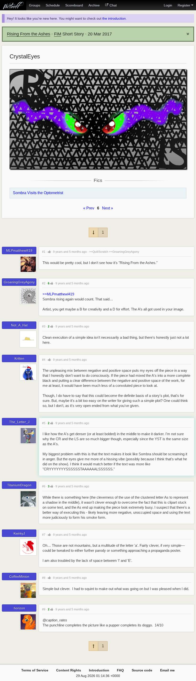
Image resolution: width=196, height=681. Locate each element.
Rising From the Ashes (28, 34)
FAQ (120, 670)
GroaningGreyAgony (19, 282)
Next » (107, 208)
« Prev (88, 208)
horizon (19, 608)
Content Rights (68, 670)
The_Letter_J (19, 422)
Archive (94, 5)
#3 (43, 326)
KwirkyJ (19, 533)
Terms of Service (34, 670)
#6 (43, 486)
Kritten (19, 358)
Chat (113, 5)
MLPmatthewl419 (19, 250)
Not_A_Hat (19, 325)
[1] (49, 251)
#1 (43, 251)
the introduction (114, 18)
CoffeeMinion (19, 576)
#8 (43, 578)
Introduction (99, 670)
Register (184, 5)
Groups (34, 5)
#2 (43, 283)
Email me (167, 670)
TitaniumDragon (19, 485)
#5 (43, 423)
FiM (57, 34)
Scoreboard (74, 5)
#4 (43, 359)
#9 (43, 609)
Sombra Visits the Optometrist (38, 193)
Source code (142, 670)
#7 (43, 534)
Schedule (53, 5)
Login (168, 5)
